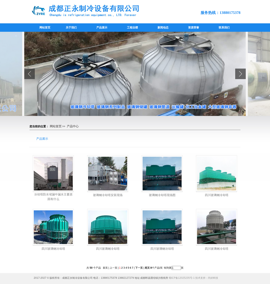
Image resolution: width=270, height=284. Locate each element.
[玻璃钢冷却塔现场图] (162, 173)
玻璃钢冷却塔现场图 (162, 195)
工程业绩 (132, 27)
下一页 (139, 267)
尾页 (147, 267)
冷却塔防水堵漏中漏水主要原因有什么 (53, 197)
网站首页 (44, 27)
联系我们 (224, 27)
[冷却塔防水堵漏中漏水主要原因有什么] (53, 173)
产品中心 (73, 126)
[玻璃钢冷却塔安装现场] (107, 173)
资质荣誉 (193, 27)
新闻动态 (163, 27)
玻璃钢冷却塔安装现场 (108, 195)
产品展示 (101, 27)
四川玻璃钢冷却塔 (216, 195)
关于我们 (71, 27)
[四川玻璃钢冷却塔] (216, 173)
